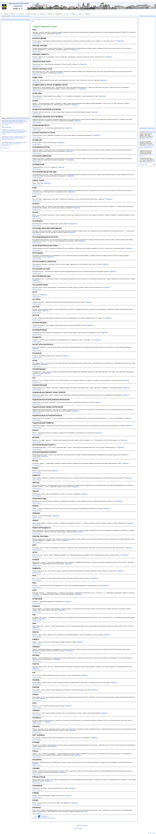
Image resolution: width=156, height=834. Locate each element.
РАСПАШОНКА (37, 253)
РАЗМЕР (35, 101)
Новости (13, 14)
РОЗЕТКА (35, 664)
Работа (50, 14)
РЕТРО (34, 552)
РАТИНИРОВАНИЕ (39, 369)
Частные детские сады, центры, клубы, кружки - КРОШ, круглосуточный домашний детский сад (147, 147)
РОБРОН (35, 632)
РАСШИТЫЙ (36, 353)
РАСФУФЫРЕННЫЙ (39, 330)
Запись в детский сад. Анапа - (146, 162)
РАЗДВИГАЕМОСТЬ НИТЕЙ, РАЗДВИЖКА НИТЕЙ (50, 85)
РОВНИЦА (36, 646)
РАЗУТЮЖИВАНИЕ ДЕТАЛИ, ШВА (44, 172)
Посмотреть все (5, 147)
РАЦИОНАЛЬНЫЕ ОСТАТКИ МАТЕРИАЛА (47, 415)
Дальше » (45, 816)
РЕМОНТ (35, 520)
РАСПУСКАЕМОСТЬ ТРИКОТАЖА (44, 261)
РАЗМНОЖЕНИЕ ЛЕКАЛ (40, 125)
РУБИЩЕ (35, 793)
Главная (6, 14)
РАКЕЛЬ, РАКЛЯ (38, 180)
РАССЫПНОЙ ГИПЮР (40, 285)
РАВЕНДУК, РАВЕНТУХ (40, 54)
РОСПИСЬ (36, 726)
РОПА (34, 703)
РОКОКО (35, 694)
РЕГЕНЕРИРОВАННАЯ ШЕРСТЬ (44, 445)
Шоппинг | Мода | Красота (52, 19)
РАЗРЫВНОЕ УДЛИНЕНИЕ (41, 156)
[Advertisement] (15, 68)
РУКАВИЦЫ (36, 807)
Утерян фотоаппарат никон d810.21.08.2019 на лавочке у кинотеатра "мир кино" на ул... (14, 138)
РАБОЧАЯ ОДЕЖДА (39, 38)
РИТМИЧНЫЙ (37, 599)
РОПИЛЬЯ (36, 710)
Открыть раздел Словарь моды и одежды (43, 818)
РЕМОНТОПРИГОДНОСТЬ (41, 528)
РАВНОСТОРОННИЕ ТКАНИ (42, 69)
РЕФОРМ (35, 559)
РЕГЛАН (35, 461)
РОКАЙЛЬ (36, 680)
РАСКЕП (35, 212)
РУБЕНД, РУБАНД (38, 777)
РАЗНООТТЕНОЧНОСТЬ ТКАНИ (43, 132)
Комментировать (36, 35)
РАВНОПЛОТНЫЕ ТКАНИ (41, 61)
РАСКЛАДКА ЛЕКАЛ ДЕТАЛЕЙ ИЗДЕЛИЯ (47, 228)
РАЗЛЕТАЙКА (37, 93)
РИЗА (34, 575)
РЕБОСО (35, 430)
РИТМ (34, 590)
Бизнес (35, 14)
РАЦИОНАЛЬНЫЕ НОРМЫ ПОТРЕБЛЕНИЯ (47, 407)
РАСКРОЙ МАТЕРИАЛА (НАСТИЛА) (45, 245)
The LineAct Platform (152, 833)
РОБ (33, 615)
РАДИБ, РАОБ (37, 77)
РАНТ (34, 196)
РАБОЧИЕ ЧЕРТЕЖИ (39, 45)
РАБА (34, 30)
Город (28, 14)
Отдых (80, 14)
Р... (33, 21)
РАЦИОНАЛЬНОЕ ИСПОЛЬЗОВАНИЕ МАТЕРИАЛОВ (51, 399)
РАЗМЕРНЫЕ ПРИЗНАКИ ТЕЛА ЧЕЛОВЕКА (47, 117)
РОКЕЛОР (35, 687)
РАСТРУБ (35, 315)
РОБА (34, 623)
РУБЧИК (35, 800)
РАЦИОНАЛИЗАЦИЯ (39, 385)
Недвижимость (59, 14)
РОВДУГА (35, 639)
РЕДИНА (35, 468)
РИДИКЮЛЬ (36, 568)
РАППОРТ (35, 204)
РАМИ (34, 188)
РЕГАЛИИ (35, 437)
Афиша (73, 14)
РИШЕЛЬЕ (36, 606)
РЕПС (34, 545)
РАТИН (34, 360)
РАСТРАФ (36, 307)
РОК (33, 672)
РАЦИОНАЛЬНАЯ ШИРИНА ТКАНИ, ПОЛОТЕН (49, 392)
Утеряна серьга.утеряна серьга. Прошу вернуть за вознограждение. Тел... (14, 144)
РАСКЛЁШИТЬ (37, 221)
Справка (63, 19)
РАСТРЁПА (36, 299)
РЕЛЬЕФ (35, 491)
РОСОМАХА (36, 718)
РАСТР (34, 292)
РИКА (34, 583)
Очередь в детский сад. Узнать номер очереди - (146, 139)
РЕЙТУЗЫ (36, 483)
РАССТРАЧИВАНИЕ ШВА (41, 276)
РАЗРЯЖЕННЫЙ (38, 164)
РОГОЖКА (36, 655)
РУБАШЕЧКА (37, 759)
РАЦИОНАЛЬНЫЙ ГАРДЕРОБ (43, 423)
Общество (42, 14)
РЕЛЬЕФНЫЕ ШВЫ (39, 498)
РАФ (34, 378)
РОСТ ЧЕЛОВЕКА (38, 735)
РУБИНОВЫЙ (37, 785)
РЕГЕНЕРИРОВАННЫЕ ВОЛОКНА (44, 452)
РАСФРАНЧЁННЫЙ (39, 323)
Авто (67, 14)
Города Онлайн (78, 828)
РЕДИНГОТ (36, 475)
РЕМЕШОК (36, 513)
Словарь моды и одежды (73, 19)
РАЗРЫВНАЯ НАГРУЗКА (41, 147)
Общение (87, 14)
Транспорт (21, 14)
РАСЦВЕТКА (36, 337)
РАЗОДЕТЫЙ (37, 140)
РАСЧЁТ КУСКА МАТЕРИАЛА (42, 344)
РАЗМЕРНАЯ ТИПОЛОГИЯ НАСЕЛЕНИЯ (46, 109)
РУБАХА (35, 751)
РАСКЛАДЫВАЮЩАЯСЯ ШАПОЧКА (45, 237)
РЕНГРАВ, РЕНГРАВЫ (40, 536)
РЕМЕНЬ (35, 506)
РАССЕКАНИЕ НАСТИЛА (41, 269)
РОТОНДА (36, 742)
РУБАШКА (36, 768)
